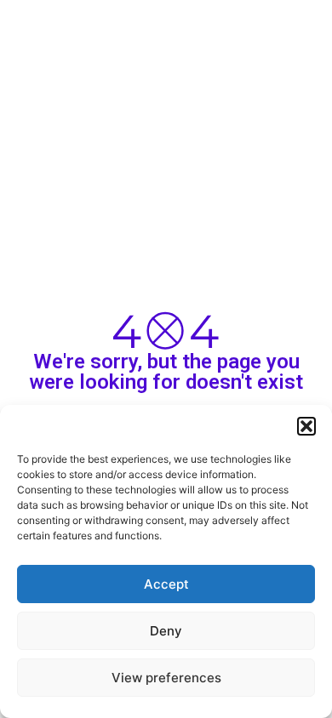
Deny (166, 631)
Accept (166, 584)
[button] (306, 426)
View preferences (166, 678)
